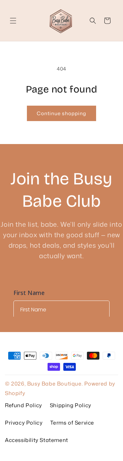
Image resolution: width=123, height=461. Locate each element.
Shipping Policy (70, 405)
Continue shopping (61, 113)
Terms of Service (72, 422)
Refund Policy (23, 405)
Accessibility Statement (36, 440)
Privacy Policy (23, 422)
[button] (13, 20)
